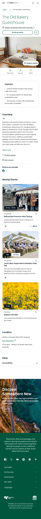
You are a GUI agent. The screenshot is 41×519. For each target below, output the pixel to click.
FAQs (31, 73)
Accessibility (7, 363)
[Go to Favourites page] (38, 3)
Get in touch (9, 160)
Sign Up (7, 409)
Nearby (20, 73)
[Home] (12, 3)
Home (4, 9)
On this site (8, 472)
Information (9, 477)
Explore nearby (32, 63)
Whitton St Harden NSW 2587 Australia (19, 27)
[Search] (33, 3)
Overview (10, 73)
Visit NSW (8, 467)
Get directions (8, 341)
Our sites (7, 482)
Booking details (17, 32)
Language (8, 487)
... (10, 9)
